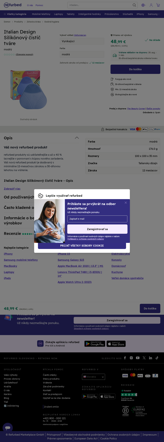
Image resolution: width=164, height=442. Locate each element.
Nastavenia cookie (100, 216)
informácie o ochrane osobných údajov (100, 219)
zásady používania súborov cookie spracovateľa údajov (82, 222)
